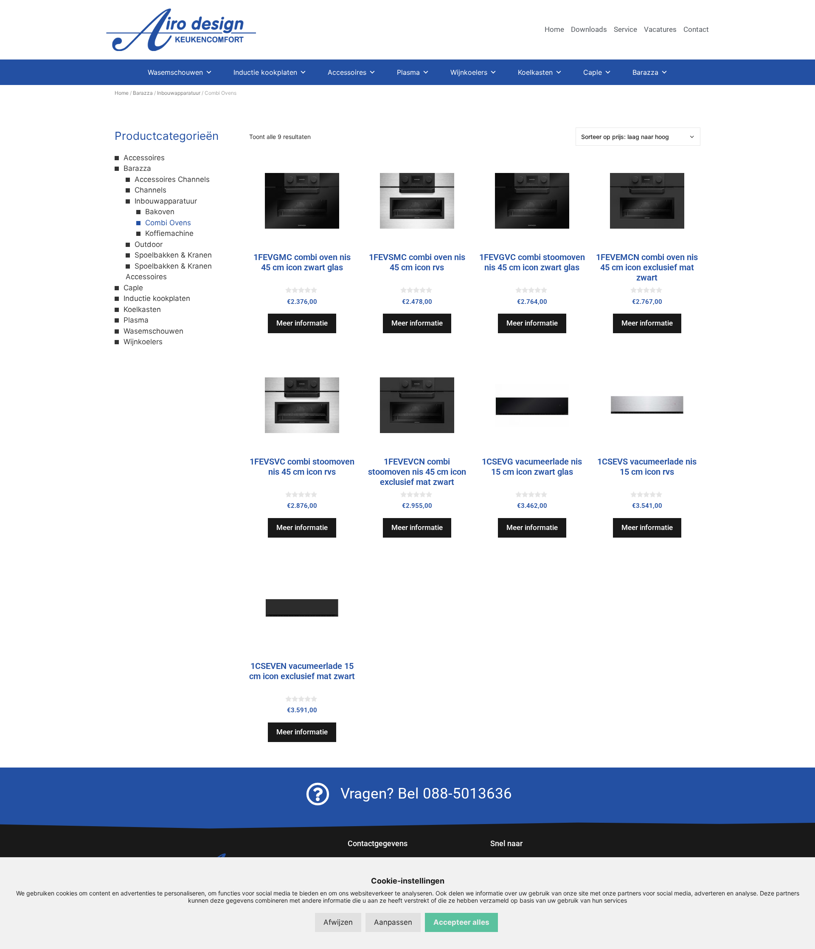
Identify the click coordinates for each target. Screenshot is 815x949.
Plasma (408, 72)
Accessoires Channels (172, 179)
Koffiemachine (169, 233)
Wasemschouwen (175, 72)
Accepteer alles (461, 922)
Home (122, 93)
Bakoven (159, 211)
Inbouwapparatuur (178, 93)
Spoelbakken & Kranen (173, 255)
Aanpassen (393, 922)
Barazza (645, 72)
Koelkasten (535, 72)
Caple (592, 72)
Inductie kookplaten (265, 72)
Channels (150, 190)
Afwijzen (338, 922)
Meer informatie (302, 323)
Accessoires (347, 72)
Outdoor (149, 244)
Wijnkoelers (468, 72)
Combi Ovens (168, 222)
